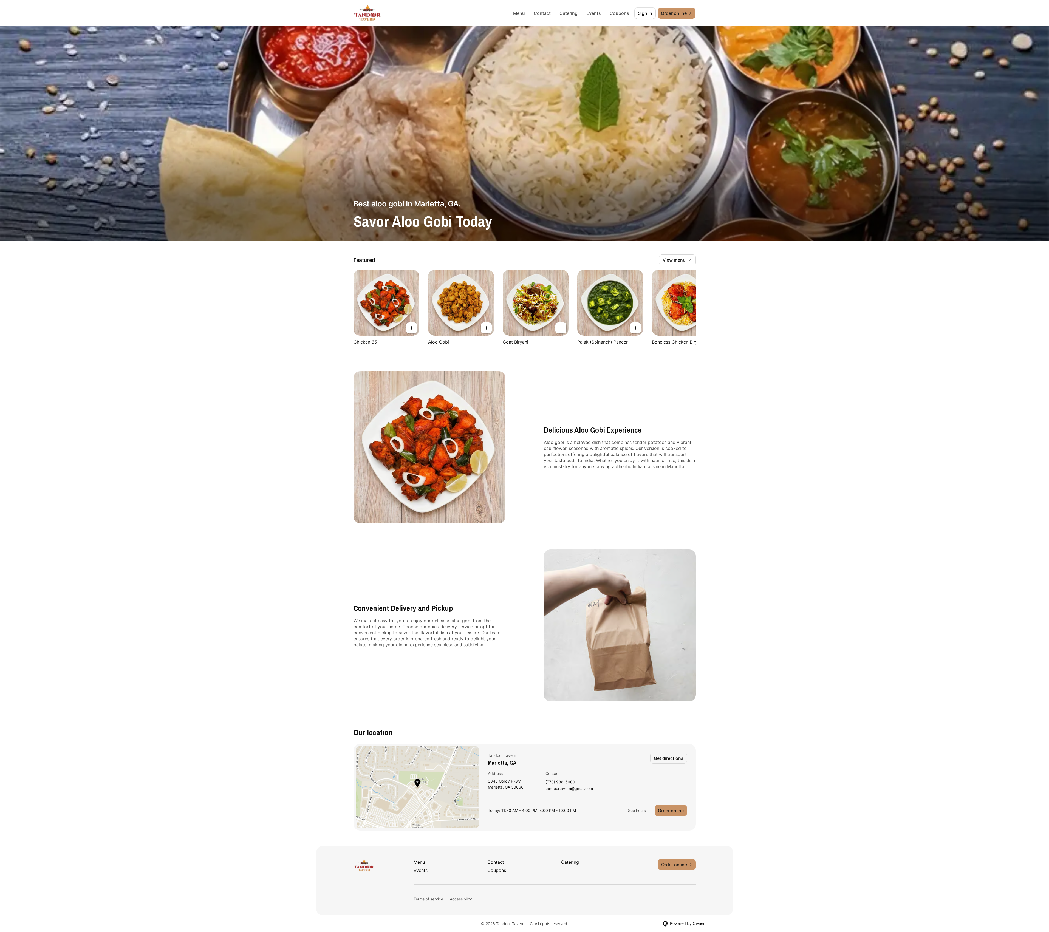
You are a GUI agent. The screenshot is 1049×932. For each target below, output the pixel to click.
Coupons (619, 13)
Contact (542, 13)
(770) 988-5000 (560, 782)
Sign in (645, 13)
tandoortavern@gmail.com (569, 788)
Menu (519, 13)
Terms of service (428, 899)
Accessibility (461, 899)
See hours (637, 810)
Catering (568, 13)
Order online (671, 810)
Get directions (668, 758)
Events (593, 13)
